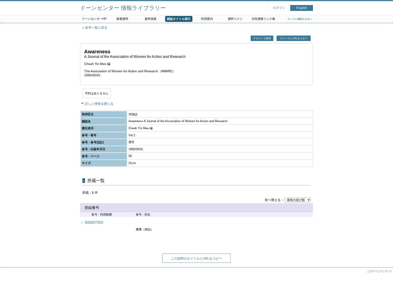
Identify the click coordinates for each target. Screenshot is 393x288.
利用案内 (207, 19)
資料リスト (235, 19)
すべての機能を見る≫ (299, 19)
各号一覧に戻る (96, 27)
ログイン (279, 8)
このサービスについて (379, 271)
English (301, 8)
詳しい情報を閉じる (99, 103)
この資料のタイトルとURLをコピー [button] (196, 258)
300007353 (94, 222)
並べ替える (273, 200)
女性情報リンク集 (263, 19)
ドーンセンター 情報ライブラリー (123, 8)
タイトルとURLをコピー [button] (293, 38)
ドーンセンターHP (94, 19)
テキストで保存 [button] (262, 38)
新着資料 (122, 19)
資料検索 (150, 19)
